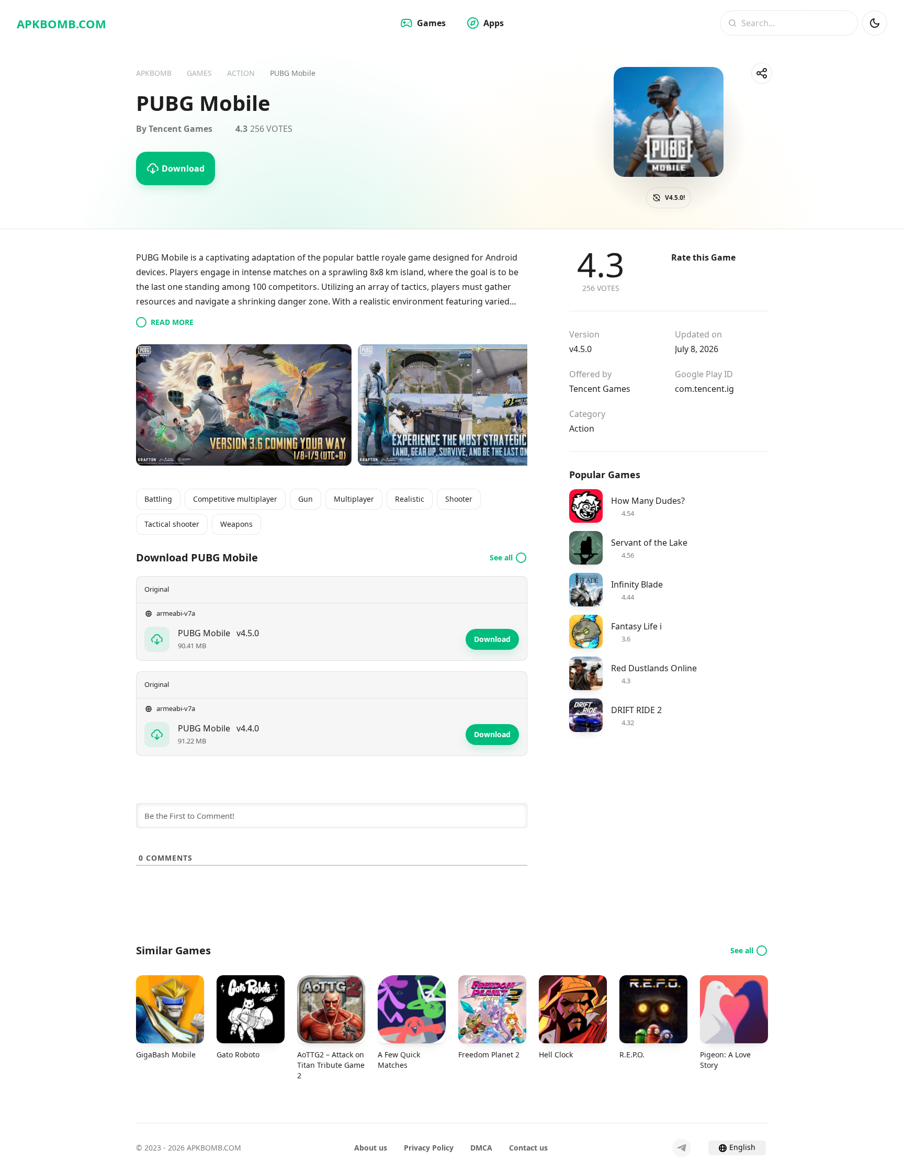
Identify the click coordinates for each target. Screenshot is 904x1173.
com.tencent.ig (704, 388)
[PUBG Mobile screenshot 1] (244, 405)
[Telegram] (681, 1148)
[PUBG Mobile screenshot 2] (465, 405)
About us (370, 1148)
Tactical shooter (171, 524)
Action (581, 428)
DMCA (481, 1148)
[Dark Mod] (874, 23)
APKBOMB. (61, 23)
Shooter (458, 499)
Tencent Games (599, 388)
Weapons (236, 524)
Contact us (528, 1148)
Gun (305, 499)
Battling (158, 499)
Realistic (409, 499)
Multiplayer (354, 499)
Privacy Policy (429, 1148)
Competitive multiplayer (235, 499)
